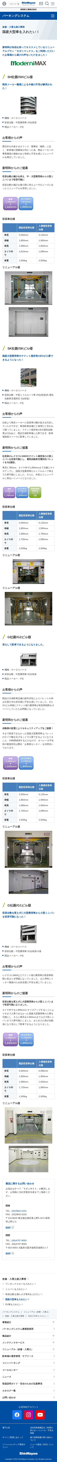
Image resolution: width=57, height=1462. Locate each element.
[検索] (47, 3)
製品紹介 (6, 1336)
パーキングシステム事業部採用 (17, 1329)
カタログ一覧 (9, 1390)
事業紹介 (6, 1322)
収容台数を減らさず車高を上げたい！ (24, 1294)
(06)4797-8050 (19, 1240)
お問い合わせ (9, 1397)
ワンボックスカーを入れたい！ (20, 1284)
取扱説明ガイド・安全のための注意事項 (22, 1383)
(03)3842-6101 (19, 1211)
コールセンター (10, 1370)
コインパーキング (11, 1363)
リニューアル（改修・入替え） (17, 1349)
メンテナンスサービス (13, 1342)
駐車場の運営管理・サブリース (17, 1356)
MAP (8, 1227)
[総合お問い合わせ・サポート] (41, 3)
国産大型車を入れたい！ (17, 1299)
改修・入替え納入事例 (14, 1279)
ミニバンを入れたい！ (16, 1289)
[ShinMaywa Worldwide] (4, 4)
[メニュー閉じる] (53, 3)
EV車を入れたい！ (14, 1304)
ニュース (6, 1376)
